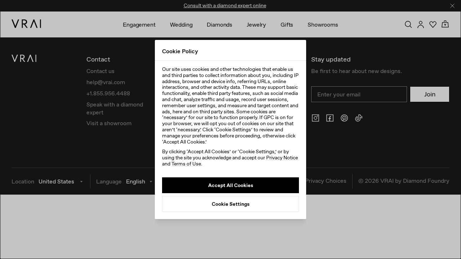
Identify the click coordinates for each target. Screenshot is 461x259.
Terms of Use (186, 163)
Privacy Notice (282, 157)
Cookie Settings (231, 204)
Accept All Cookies (230, 185)
